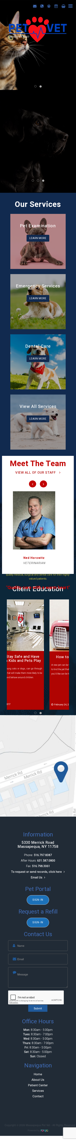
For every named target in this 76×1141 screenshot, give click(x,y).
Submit (38, 1008)
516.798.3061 (41, 866)
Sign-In (37, 900)
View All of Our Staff (35, 472)
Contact (38, 1096)
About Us (38, 1080)
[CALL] (41, 6)
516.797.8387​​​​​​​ (43, 855)
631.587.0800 (46, 861)
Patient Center (38, 1085)
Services (38, 1091)
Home (38, 1074)
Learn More (37, 238)
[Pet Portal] (49, 6)
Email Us (36, 878)
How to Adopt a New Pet (38, 657)
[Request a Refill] (56, 6)
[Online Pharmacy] (63, 6)
